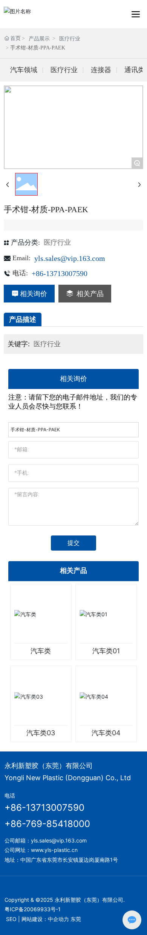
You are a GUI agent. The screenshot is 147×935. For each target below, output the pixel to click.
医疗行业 (69, 39)
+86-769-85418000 (47, 823)
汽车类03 (40, 733)
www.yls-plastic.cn (54, 850)
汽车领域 (23, 70)
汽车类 (41, 651)
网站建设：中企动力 (45, 919)
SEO (11, 919)
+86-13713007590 (59, 273)
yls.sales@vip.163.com (69, 258)
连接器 (101, 70)
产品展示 (39, 39)
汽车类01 (106, 651)
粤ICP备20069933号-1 (33, 909)
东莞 (75, 919)
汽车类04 (106, 733)
